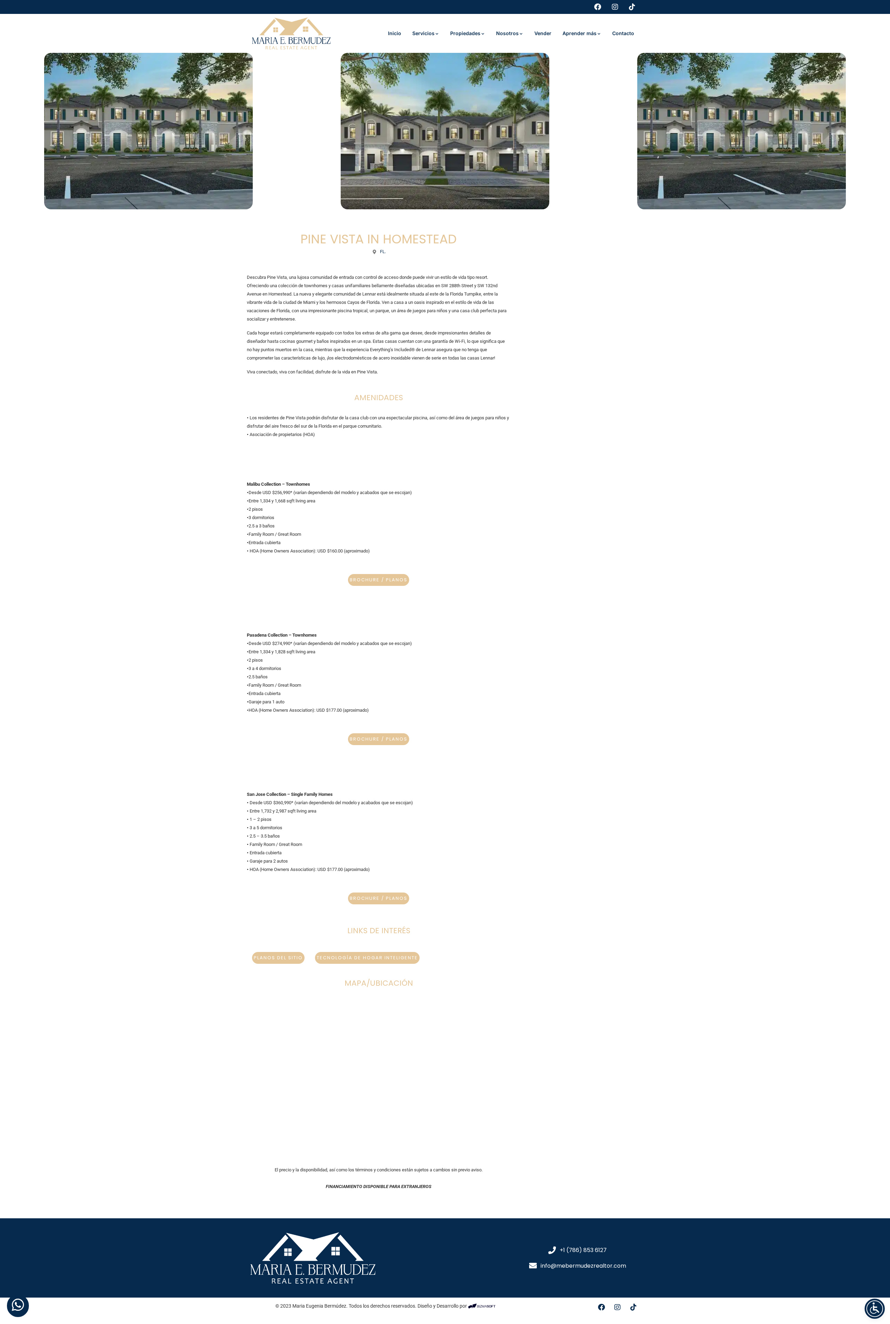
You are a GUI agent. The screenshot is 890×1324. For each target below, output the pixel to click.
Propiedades (465, 33)
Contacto (623, 33)
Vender (542, 33)
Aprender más (580, 33)
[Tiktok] (633, 1307)
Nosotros (507, 33)
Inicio (394, 33)
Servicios (423, 33)
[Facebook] (601, 1307)
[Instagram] (617, 1307)
